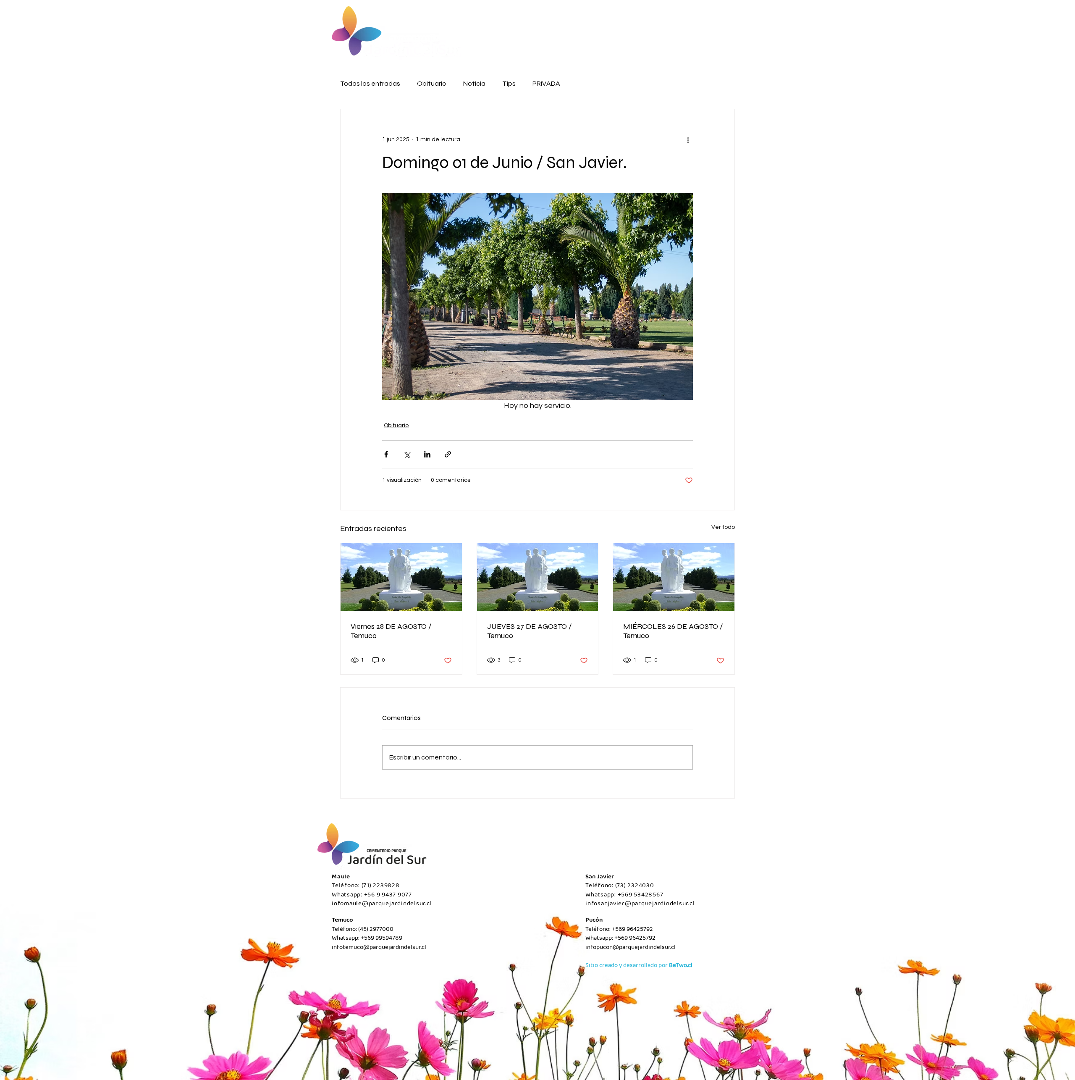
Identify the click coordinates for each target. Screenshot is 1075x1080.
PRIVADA (546, 83)
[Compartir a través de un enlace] (448, 454)
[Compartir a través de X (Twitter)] (407, 454)
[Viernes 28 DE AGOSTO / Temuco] (401, 577)
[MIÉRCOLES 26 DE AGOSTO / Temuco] (673, 577)
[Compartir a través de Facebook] (386, 454)
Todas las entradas (370, 83)
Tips (509, 83)
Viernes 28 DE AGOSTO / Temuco (391, 631)
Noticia (474, 83)
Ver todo (723, 527)
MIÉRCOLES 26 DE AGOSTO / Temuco (673, 631)
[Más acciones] (688, 139)
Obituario (431, 83)
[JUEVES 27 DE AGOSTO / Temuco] (537, 577)
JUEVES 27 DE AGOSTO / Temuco (529, 631)
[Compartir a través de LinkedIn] (427, 454)
